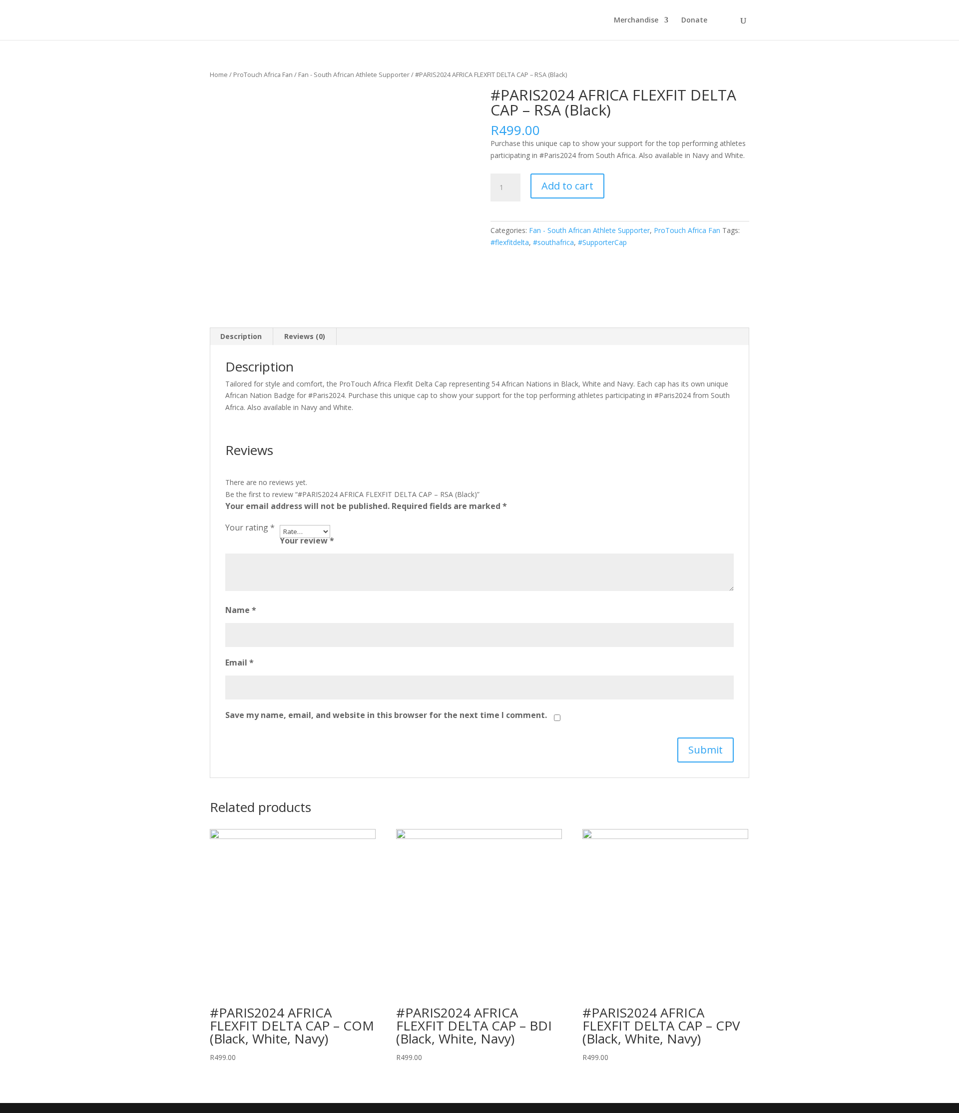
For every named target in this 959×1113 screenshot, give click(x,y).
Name (240, 610)
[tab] (241, 336)
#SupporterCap (602, 242)
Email (239, 663)
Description (241, 336)
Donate (694, 20)
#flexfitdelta (509, 242)
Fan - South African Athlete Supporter (354, 74)
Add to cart (567, 185)
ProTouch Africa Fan (263, 74)
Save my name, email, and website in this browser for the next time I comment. (386, 715)
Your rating (250, 527)
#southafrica (553, 242)
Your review (307, 541)
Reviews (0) (304, 336)
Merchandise (636, 20)
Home (219, 74)
